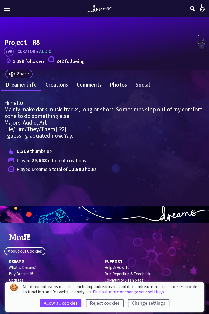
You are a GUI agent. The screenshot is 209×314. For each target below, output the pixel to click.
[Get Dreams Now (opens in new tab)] (104, 214)
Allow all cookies (61, 303)
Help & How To (117, 268)
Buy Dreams (19, 274)
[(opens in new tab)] (20, 237)
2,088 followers (29, 61)
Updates (16, 280)
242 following (70, 61)
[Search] (192, 9)
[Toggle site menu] (6, 9)
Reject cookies (105, 303)
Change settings (148, 303)
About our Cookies (25, 251)
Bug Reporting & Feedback (127, 274)
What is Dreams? (23, 268)
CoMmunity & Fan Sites (123, 280)
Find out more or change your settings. (129, 292)
